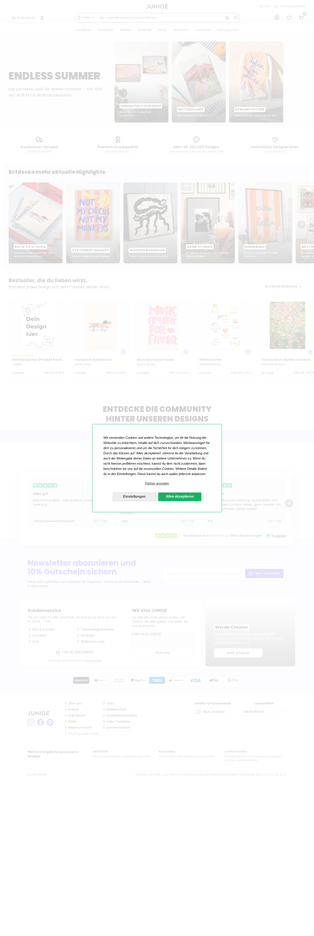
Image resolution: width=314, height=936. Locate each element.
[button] (157, 483)
